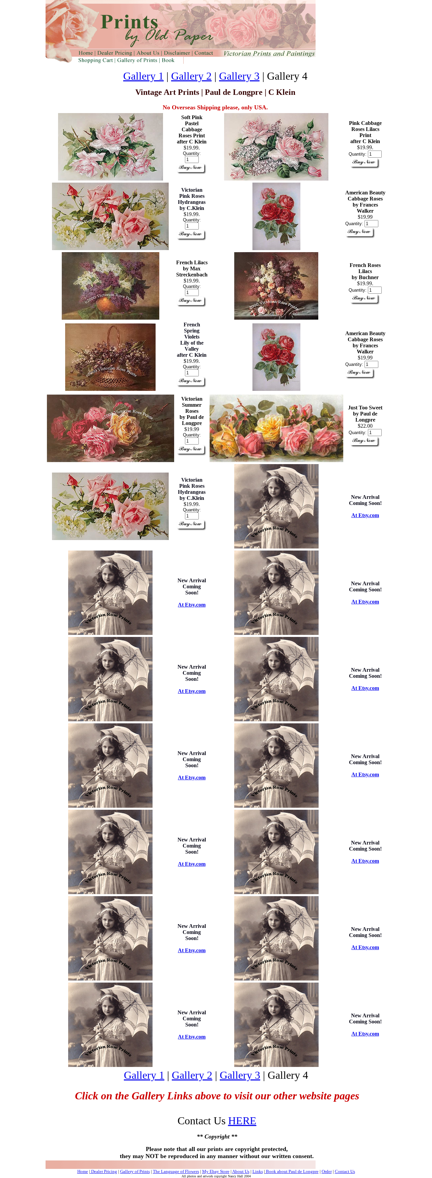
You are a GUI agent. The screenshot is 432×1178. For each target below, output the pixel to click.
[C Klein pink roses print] (110, 179)
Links (257, 1171)
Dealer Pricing (103, 1171)
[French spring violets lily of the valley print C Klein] (110, 389)
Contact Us (345, 1171)
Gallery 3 (239, 76)
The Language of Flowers (176, 1171)
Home (82, 1171)
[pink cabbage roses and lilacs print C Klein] (276, 179)
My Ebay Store (216, 1171)
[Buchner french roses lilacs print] (276, 318)
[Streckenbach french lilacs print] (110, 318)
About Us (240, 1171)
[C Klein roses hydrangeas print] (110, 248)
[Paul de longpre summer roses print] (110, 460)
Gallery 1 (143, 76)
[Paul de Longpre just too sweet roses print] (276, 460)
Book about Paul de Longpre (292, 1171)
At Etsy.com (365, 515)
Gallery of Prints (135, 1171)
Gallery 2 (191, 76)
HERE (242, 1121)
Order (327, 1171)
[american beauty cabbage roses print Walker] (276, 248)
